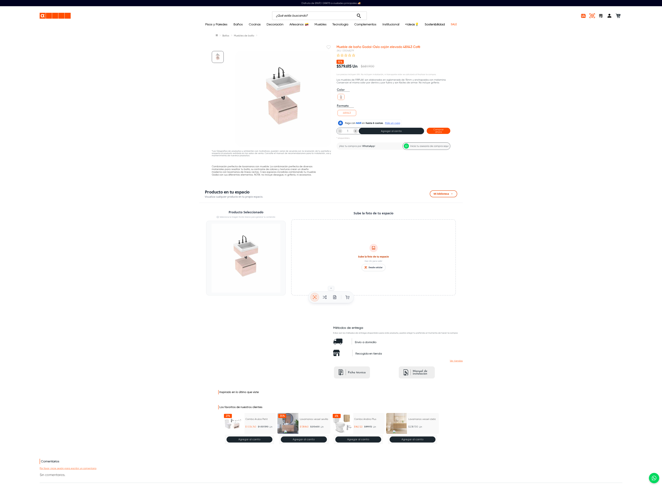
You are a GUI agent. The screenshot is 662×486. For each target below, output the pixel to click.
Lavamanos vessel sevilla (314, 419)
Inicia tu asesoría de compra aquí (429, 146)
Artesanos (296, 24)
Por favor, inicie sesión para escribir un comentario (68, 468)
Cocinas (255, 24)
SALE (454, 24)
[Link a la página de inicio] (217, 35)
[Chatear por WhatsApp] (654, 478)
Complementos (365, 24)
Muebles (320, 24)
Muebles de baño (244, 35)
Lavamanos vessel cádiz (422, 419)
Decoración (275, 24)
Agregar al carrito (391, 131)
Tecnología (340, 24)
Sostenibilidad (435, 24)
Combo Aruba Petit (256, 419)
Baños (238, 24)
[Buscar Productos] (359, 15)
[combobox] (338, 15)
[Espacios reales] (592, 15)
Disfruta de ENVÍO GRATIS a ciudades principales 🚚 (331, 3)
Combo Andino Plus (365, 419)
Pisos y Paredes (216, 24)
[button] (609, 16)
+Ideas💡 (412, 24)
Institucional (390, 24)
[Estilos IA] (583, 15)
